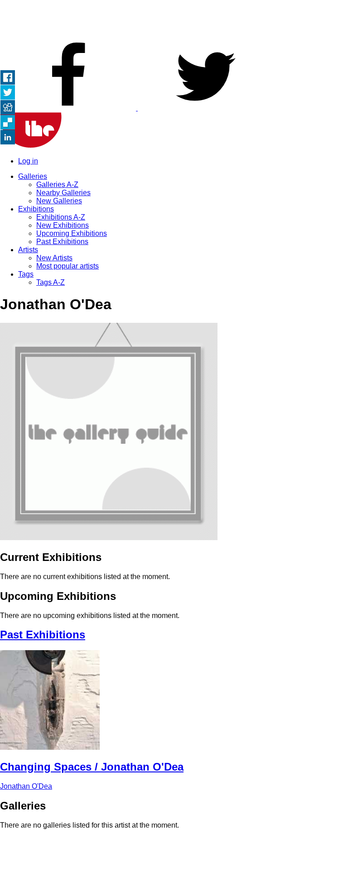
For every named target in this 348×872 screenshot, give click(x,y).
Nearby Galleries (63, 192)
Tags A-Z (50, 282)
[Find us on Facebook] (69, 108)
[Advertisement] (174, 20)
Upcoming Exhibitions (71, 233)
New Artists (54, 258)
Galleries (32, 176)
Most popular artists (67, 266)
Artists (28, 250)
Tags (26, 274)
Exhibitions (36, 209)
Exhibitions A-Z (60, 217)
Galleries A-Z (57, 184)
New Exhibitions (62, 225)
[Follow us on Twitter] (206, 108)
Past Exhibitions (62, 241)
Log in (28, 161)
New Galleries (59, 201)
